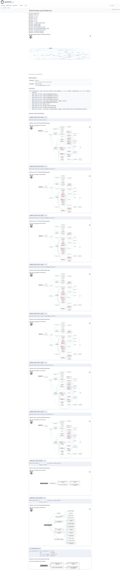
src (1, 7)
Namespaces (15, 5)
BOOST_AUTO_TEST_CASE (37, 94)
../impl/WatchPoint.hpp (39, 22)
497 (37, 505)
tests (9, 7)
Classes (21, 5)
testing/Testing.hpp (38, 31)
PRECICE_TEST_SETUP (36, 100)
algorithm (36, 14)
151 (37, 172)
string (35, 20)
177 (37, 221)
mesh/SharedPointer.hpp (39, 27)
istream (35, 15)
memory (35, 18)
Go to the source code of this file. (35, 74)
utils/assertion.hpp (38, 32)
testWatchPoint (35, 91)
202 (37, 468)
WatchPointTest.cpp (45, 123)
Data (43, 85)
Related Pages (9, 5)
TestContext (46, 91)
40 (37, 559)
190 (37, 319)
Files (26, 5)
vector (35, 21)
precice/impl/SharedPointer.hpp (41, 28)
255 (37, 123)
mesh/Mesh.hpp (37, 25)
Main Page (3, 5)
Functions (118, 9)
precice (5, 7)
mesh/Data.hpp (37, 24)
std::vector (64, 91)
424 (37, 417)
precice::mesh (38, 83)
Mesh (40, 85)
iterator (36, 17)
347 (37, 368)
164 (37, 270)
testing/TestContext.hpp (39, 29)
